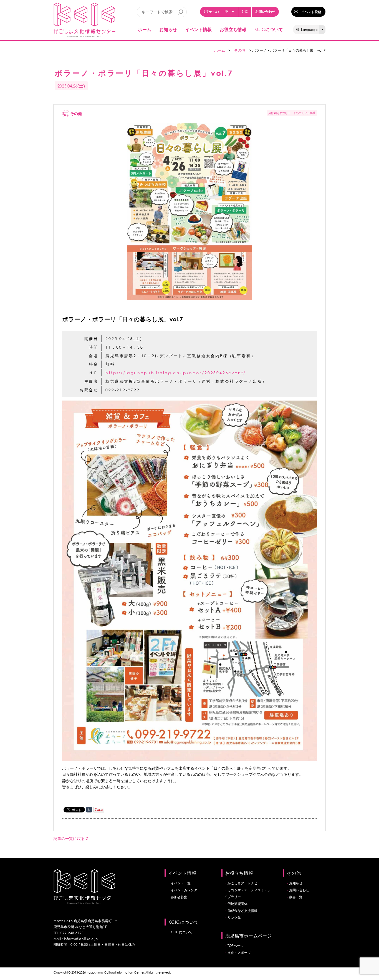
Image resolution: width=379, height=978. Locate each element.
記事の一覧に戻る (70, 838)
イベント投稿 (311, 11)
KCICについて (181, 932)
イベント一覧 (181, 883)
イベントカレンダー (186, 890)
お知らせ (168, 29)
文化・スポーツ (239, 952)
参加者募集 (179, 897)
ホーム (144, 29)
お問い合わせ (265, 11)
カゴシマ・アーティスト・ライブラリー (247, 893)
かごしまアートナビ (242, 883)
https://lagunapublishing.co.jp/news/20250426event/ (175, 372)
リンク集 (234, 917)
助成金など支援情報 (242, 910)
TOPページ (236, 945)
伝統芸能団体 (237, 903)
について (268, 29)
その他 (239, 50)
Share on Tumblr (89, 809)
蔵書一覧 (295, 897)
